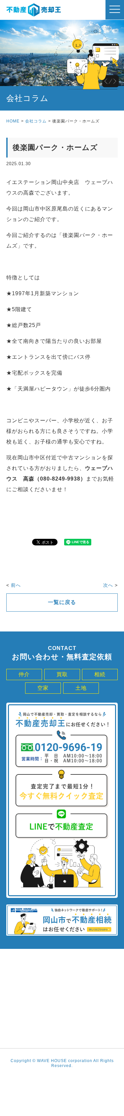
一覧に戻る (62, 602)
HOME (13, 121)
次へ (108, 585)
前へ (16, 585)
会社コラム (36, 121)
